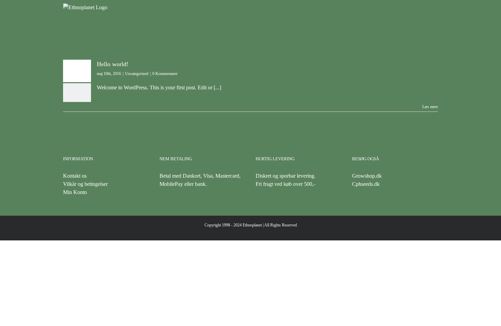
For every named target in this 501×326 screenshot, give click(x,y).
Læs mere (430, 106)
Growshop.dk (367, 176)
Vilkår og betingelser (85, 184)
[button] (427, 25)
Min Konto (75, 192)
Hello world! (112, 64)
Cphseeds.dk (366, 184)
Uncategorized (136, 73)
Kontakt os (75, 176)
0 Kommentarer (165, 73)
